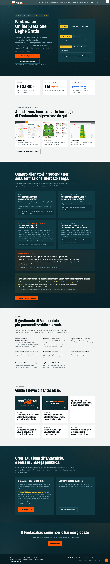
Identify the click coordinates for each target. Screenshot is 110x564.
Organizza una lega (26, 509)
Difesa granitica (66, 40)
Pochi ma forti (65, 37)
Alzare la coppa (66, 47)
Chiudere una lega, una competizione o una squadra (53, 431)
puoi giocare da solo (36, 467)
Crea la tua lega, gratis (27, 56)
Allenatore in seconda (27, 559)
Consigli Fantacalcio (15, 559)
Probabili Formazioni (29, 558)
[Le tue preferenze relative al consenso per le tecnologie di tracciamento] (107, 1)
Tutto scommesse (79, 40)
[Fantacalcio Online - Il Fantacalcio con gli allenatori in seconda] (18, 3)
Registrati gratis (55, 543)
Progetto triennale (80, 47)
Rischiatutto (65, 50)
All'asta (64, 26)
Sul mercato (84, 26)
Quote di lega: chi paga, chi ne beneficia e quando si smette (81, 402)
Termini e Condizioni (15, 561)
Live (37, 558)
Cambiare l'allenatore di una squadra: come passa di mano (81, 431)
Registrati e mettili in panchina (26, 298)
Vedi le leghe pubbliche (68, 509)
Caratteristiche (65, 2)
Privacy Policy (39, 559)
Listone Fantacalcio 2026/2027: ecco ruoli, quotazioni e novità (54, 416)
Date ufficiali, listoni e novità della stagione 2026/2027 (31, 64)
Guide (41, 558)
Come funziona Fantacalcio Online (27, 151)
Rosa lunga (76, 37)
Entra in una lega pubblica (27, 61)
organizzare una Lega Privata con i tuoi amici (33, 470)
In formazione (74, 26)
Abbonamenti (54, 2)
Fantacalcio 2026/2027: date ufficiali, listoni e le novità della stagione (28, 416)
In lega (63, 30)
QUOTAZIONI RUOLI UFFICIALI (81, 2)
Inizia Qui (45, 2)
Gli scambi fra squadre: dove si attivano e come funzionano (27, 431)
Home (11, 558)
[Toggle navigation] (92, 2)
